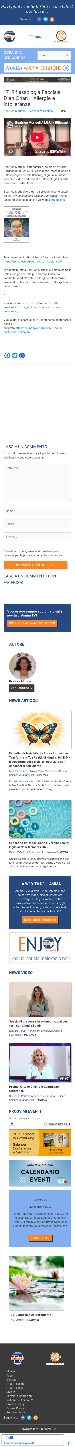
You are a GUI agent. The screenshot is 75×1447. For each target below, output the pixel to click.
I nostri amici (14, 1387)
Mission (11, 1371)
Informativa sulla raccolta (19, 1443)
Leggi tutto (40, 1237)
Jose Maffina (16, 1319)
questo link (58, 199)
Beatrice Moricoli (14, 111)
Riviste (10, 1392)
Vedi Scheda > (22, 688)
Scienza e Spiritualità (21, 774)
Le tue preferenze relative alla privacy (36, 1437)
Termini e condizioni (19, 1396)
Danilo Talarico (17, 852)
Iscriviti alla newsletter (32, 623)
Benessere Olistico (40, 111)
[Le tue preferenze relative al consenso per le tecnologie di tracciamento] (68, 1443)
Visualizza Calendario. (57, 1123)
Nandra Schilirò (18, 771)
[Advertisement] (37, 401)
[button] (12, 1123)
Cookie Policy (15, 1408)
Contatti (11, 1379)
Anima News (37, 771)
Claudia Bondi (17, 1030)
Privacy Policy (15, 1404)
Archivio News (15, 1412)
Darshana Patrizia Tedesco (25, 1096)
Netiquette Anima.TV (19, 1400)
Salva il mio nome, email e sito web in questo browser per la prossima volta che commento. (33, 553)
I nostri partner (16, 1383)
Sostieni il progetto (40, 919)
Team (9, 1375)
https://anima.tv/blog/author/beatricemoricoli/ (33, 261)
